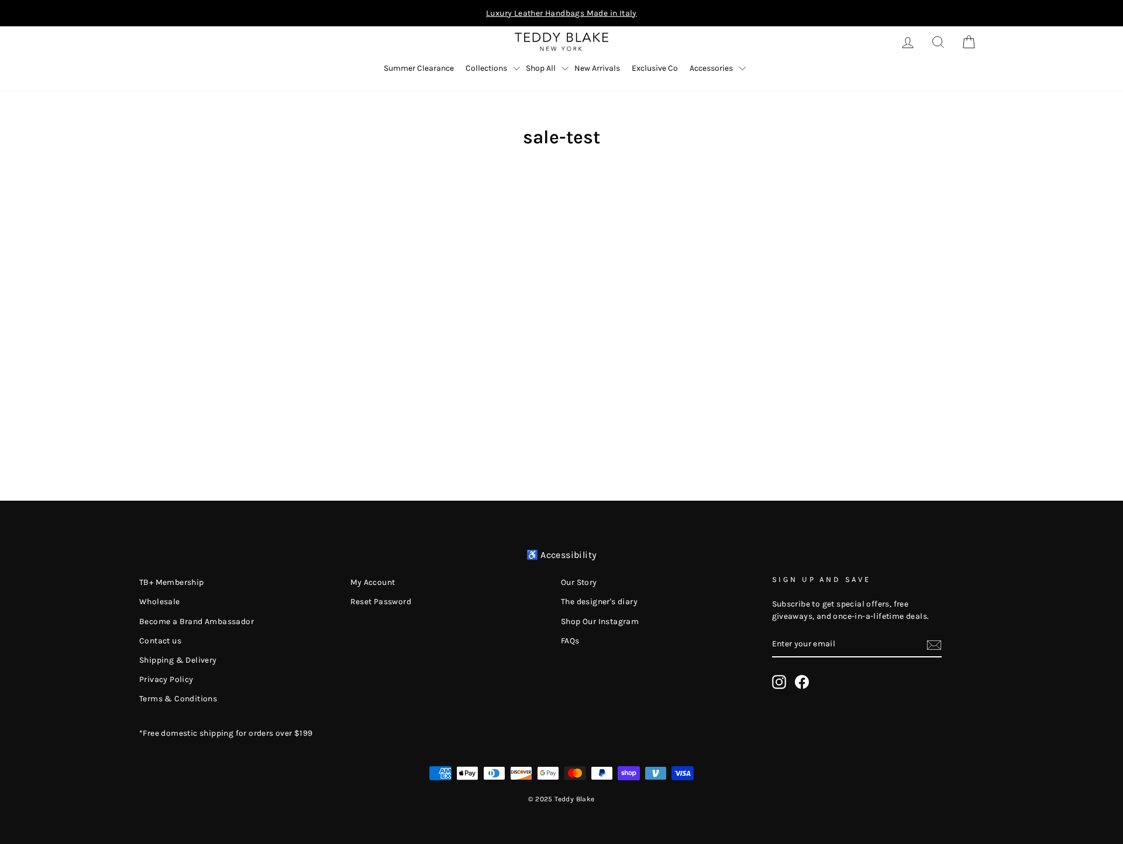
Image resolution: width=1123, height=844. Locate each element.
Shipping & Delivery (178, 660)
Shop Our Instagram (600, 621)
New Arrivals (597, 68)
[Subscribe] (934, 644)
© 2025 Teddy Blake (561, 799)
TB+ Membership (171, 582)
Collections (486, 68)
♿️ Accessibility (561, 554)
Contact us (160, 640)
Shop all (541, 68)
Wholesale (159, 601)
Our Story (579, 582)
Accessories (711, 68)
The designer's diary (599, 601)
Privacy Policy (166, 679)
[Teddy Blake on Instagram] (779, 682)
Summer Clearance (419, 68)
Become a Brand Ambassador (196, 621)
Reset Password (381, 601)
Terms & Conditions (178, 698)
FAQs (570, 640)
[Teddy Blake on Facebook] (802, 682)
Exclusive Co (655, 68)
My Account (372, 582)
